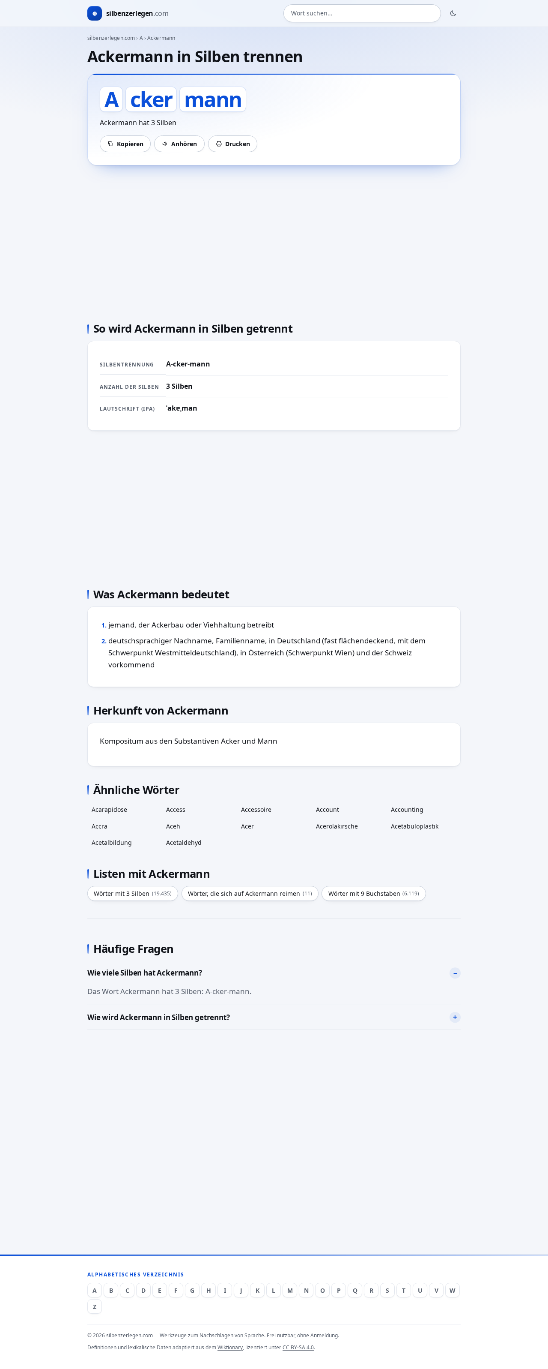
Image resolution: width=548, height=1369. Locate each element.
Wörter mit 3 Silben (133, 893)
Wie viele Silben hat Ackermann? (144, 973)
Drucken (237, 144)
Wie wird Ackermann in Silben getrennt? (158, 1017)
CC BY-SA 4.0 (298, 1347)
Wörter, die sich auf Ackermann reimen (250, 893)
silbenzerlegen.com (111, 38)
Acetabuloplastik (414, 826)
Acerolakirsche (337, 826)
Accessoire (256, 809)
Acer (247, 826)
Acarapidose (109, 809)
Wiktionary (230, 1347)
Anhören (184, 144)
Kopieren (130, 144)
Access (175, 809)
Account (327, 809)
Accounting (407, 809)
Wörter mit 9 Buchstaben (374, 893)
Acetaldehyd (184, 842)
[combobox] (362, 13)
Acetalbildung (112, 842)
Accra (99, 826)
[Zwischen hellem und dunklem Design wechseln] (453, 13)
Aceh (173, 826)
